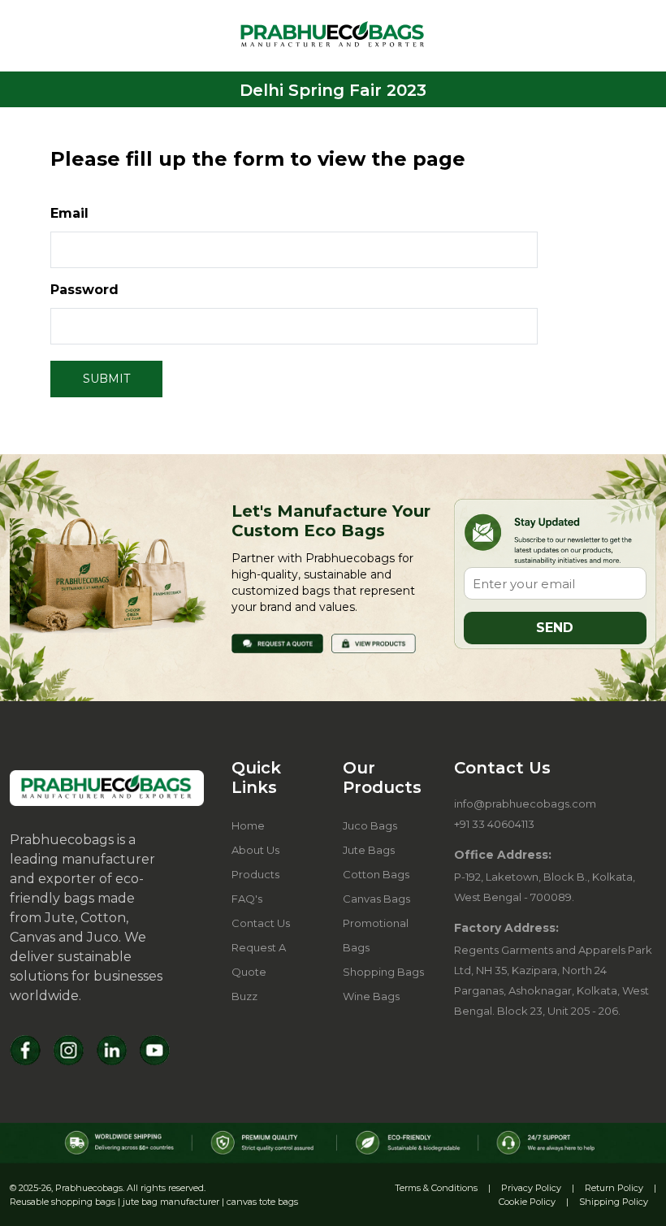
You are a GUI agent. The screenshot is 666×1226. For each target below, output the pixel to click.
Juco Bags (370, 825)
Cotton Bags (376, 874)
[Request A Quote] (276, 642)
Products (255, 874)
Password (84, 289)
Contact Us (260, 922)
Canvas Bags (376, 898)
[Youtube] (155, 1050)
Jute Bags (369, 849)
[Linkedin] (112, 1050)
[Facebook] (25, 1050)
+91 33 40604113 (494, 823)
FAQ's (246, 898)
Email (69, 213)
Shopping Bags (383, 971)
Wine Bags (371, 996)
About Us (255, 849)
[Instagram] (68, 1050)
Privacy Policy (531, 1188)
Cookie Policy (527, 1201)
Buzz (244, 996)
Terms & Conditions (436, 1188)
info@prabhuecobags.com (525, 803)
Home (248, 825)
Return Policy (614, 1188)
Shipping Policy (613, 1201)
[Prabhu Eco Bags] (107, 788)
